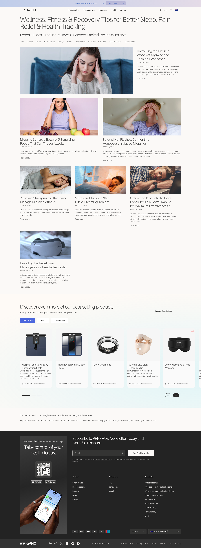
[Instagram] (50, 543)
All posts (30, 42)
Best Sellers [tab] (28, 320)
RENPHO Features (115, 42)
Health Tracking (49, 42)
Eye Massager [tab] (59, 320)
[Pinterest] (72, 543)
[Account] (165, 9)
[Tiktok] (78, 543)
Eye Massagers (78, 487)
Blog (147, 516)
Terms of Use (150, 499)
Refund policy (150, 512)
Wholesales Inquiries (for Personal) (159, 487)
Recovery (91, 42)
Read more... (142, 79)
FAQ (110, 483)
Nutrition (70, 42)
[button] (168, 395)
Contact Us (113, 487)
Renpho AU (104, 544)
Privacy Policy (106, 459)
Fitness (38, 42)
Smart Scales (77, 483)
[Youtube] (61, 543)
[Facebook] (67, 543)
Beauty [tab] (43, 320)
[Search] (160, 10)
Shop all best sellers (163, 311)
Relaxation (102, 42)
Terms (97, 459)
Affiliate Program (151, 483)
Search (111, 491)
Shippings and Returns (154, 495)
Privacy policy (142, 544)
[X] (55, 543)
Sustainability (130, 42)
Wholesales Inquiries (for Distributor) (160, 491)
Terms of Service (151, 504)
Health (75, 495)
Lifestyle (61, 42)
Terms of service (158, 544)
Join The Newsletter (141, 453)
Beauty (75, 499)
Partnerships (81, 42)
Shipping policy (174, 544)
